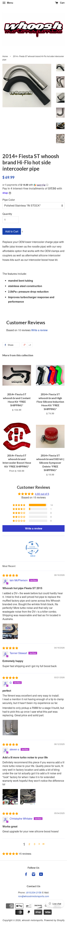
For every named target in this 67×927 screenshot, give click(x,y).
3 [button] (34, 844)
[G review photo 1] (10, 727)
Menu (9, 2)
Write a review (39, 330)
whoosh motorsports (32, 920)
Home (5, 56)
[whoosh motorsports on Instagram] (33, 874)
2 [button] (29, 844)
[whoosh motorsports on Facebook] (26, 874)
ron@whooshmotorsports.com (33, 896)
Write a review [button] (33, 528)
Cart (62, 2)
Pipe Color (8, 200)
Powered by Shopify (54, 920)
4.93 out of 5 (42, 494)
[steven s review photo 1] (10, 797)
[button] (33, 184)
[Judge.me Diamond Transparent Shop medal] (32, 547)
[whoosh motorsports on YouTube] (41, 874)
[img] (10, 575)
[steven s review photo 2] (28, 797)
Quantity (7, 214)
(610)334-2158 (33, 892)
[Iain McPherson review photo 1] (10, 631)
